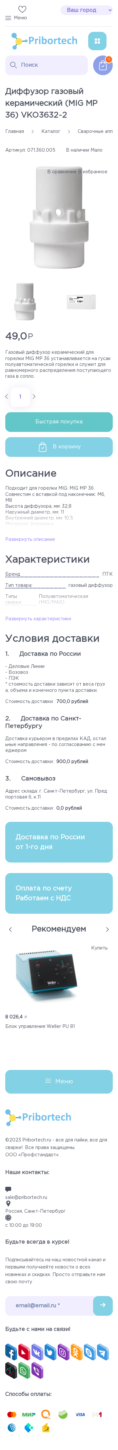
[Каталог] (97, 41)
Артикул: (15, 150)
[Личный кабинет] (35, 10)
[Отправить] (103, 1306)
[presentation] (10, 929)
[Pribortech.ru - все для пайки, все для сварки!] (44, 41)
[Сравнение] (9, 10)
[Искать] (13, 65)
